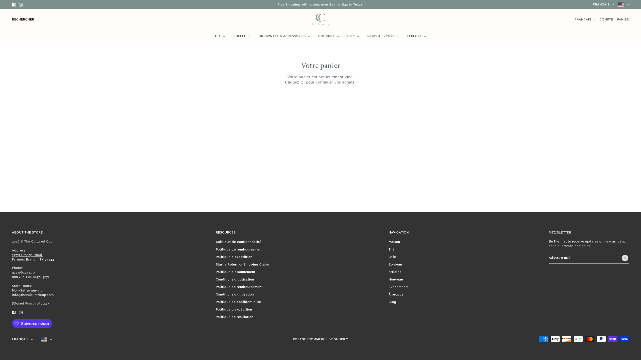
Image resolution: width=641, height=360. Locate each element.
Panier (623, 19)
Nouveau (396, 279)
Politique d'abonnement (235, 272)
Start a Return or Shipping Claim (242, 264)
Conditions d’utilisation (235, 294)
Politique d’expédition (234, 309)
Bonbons (396, 264)
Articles (395, 272)
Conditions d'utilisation (235, 279)
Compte (606, 19)
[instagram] (21, 4)
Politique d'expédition (234, 257)
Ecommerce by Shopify (327, 339)
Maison (394, 242)
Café (392, 257)
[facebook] (14, 4)
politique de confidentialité (238, 242)
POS (296, 339)
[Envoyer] (625, 258)
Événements (399, 287)
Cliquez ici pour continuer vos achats (320, 82)
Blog (392, 302)
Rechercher (23, 19)
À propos (396, 294)
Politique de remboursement (239, 249)
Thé (392, 249)
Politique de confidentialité (238, 302)
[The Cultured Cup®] (320, 19)
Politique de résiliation (234, 317)
